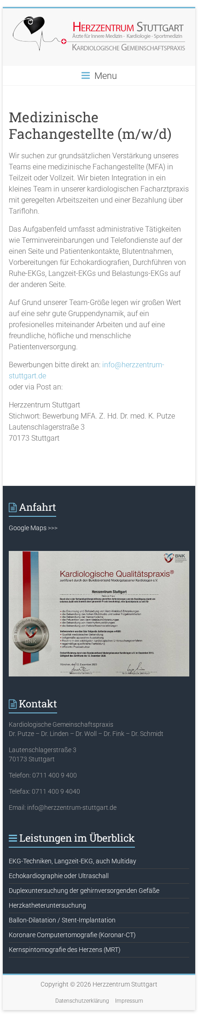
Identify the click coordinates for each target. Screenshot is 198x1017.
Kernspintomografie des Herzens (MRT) (65, 949)
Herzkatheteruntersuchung (47, 905)
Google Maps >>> (33, 528)
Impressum (129, 1001)
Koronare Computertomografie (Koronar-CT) (72, 935)
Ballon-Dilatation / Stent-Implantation (62, 920)
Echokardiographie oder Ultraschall (59, 875)
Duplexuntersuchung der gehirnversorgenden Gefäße (84, 890)
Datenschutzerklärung (82, 1001)
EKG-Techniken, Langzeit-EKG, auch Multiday (72, 861)
